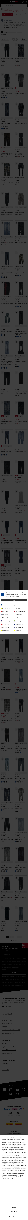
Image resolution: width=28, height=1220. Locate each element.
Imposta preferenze (14, 1216)
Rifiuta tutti (14, 1211)
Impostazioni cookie (12, 1175)
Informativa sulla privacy (7, 1178)
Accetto (14, 1207)
